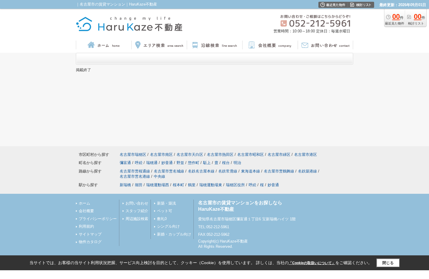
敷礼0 (162, 219)
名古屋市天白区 (190, 154)
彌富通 (125, 163)
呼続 (138, 163)
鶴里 (192, 185)
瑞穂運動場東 (210, 185)
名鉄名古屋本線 (201, 171)
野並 (180, 163)
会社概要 (86, 211)
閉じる (388, 263)
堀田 (138, 185)
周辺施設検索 (136, 219)
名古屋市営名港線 (135, 176)
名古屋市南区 (161, 154)
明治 (237, 163)
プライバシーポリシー (98, 219)
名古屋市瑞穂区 (133, 154)
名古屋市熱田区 (220, 154)
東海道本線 (250, 171)
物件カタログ (90, 242)
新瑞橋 (125, 185)
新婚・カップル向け (174, 234)
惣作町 (193, 163)
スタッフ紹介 (136, 211)
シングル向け (168, 226)
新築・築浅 (166, 203)
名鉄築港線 (307, 171)
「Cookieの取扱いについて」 (312, 263)
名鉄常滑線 (227, 171)
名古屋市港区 (305, 154)
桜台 (226, 163)
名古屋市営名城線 (169, 171)
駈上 (207, 163)
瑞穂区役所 (235, 185)
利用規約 (86, 226)
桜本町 (178, 185)
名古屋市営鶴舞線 (279, 171)
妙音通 (167, 163)
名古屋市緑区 (279, 154)
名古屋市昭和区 (250, 154)
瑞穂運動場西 (157, 185)
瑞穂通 (152, 163)
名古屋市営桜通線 (135, 171)
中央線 (159, 176)
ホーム (84, 203)
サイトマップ (90, 234)
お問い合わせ (136, 203)
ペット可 (164, 211)
